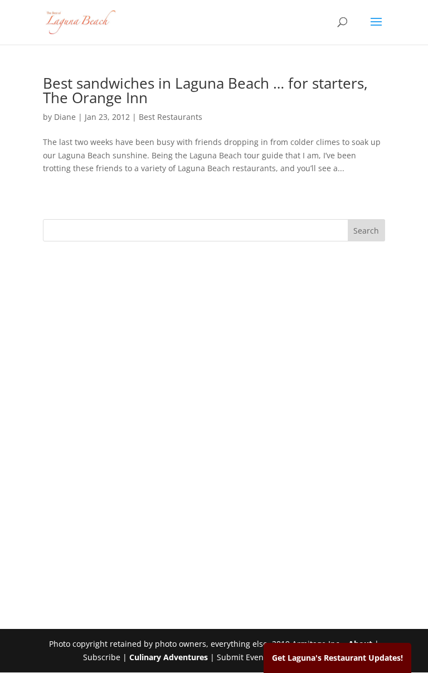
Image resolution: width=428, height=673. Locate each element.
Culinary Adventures (168, 657)
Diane (65, 117)
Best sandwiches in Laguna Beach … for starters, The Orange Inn (205, 90)
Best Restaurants (170, 117)
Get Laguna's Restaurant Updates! (337, 657)
